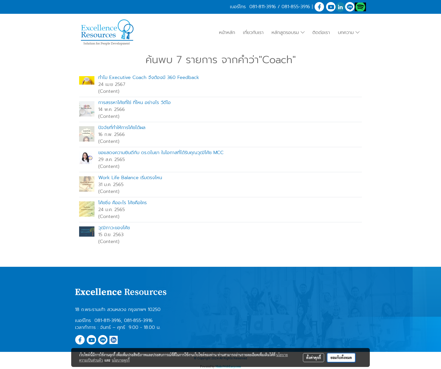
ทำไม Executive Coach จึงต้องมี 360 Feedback (148, 77)
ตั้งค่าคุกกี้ (313, 357)
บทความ (347, 32)
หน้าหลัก (227, 32)
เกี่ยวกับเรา (253, 32)
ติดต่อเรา (321, 32)
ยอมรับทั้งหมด (341, 357)
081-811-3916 (262, 6)
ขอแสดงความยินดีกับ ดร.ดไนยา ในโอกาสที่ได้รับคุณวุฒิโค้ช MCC (161, 152)
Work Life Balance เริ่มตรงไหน (130, 177)
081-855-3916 (295, 6)
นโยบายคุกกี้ (121, 360)
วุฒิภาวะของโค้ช (114, 227)
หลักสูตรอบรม (286, 32)
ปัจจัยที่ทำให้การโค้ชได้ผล (123, 127)
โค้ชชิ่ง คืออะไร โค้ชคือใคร (122, 202)
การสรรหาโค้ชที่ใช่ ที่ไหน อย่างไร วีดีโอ (134, 102)
